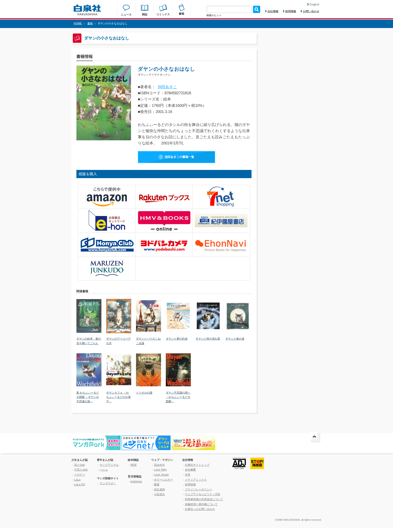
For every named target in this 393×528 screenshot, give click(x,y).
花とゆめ (79, 464)
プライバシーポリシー (198, 489)
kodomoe (136, 481)
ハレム (104, 469)
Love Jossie (161, 474)
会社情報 (272, 11)
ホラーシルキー (163, 479)
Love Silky (160, 469)
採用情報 (290, 11)
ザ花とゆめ (81, 469)
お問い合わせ (311, 11)
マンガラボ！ (108, 483)
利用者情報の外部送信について (204, 499)
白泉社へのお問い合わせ (200, 509)
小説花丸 (159, 494)
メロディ (79, 474)
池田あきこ (167, 87)
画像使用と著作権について (201, 504)
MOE (134, 464)
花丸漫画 (159, 489)
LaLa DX (79, 484)
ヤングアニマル (109, 464)
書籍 (90, 23)
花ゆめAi (159, 464)
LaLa (77, 479)
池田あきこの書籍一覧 (179, 157)
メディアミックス (196, 479)
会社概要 (190, 469)
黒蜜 (156, 484)
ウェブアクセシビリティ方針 (202, 494)
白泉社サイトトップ (197, 464)
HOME (78, 23)
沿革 (187, 474)
